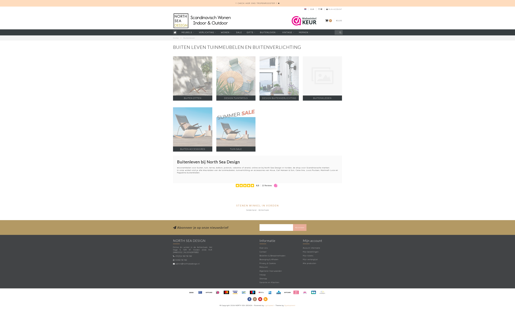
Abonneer (299, 227)
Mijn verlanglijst (310, 259)
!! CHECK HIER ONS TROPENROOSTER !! (256, 3)
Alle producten (309, 263)
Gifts (250, 32)
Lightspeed (269, 305)
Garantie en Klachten (269, 282)
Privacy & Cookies (268, 263)
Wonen (225, 32)
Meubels (187, 32)
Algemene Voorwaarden (271, 271)
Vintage (287, 32)
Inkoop (263, 275)
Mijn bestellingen (311, 252)
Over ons (264, 248)
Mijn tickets (308, 256)
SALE (239, 32)
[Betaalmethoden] (191, 292)
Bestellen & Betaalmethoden (273, 256)
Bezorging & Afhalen (269, 259)
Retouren (264, 267)
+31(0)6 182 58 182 (183, 256)
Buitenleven (268, 32)
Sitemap (263, 279)
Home (176, 38)
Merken (303, 32)
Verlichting (206, 32)
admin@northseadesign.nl (188, 264)
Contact (263, 252)
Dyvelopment (289, 305)
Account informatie (311, 248)
